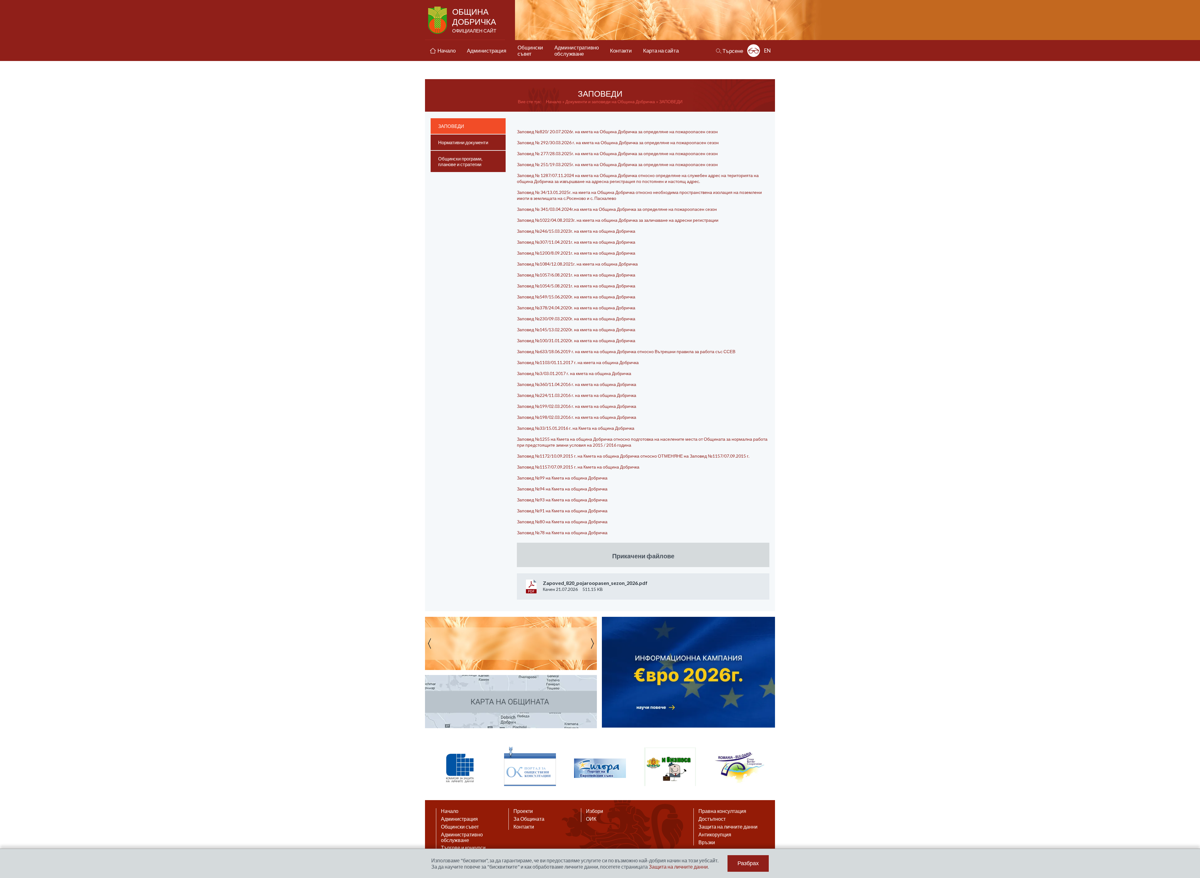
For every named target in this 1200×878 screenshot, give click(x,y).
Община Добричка (474, 20)
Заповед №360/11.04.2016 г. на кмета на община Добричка (576, 384)
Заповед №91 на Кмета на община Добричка (562, 510)
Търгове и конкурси (463, 847)
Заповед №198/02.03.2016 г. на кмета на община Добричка (576, 417)
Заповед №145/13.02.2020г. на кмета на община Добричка (576, 329)
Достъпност (712, 819)
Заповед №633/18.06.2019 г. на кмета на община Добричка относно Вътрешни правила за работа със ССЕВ (626, 351)
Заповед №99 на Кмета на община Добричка (562, 477)
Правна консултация (722, 811)
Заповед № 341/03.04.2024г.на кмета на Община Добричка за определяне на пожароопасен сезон (617, 209)
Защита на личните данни (728, 827)
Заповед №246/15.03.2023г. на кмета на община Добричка (576, 231)
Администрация (459, 819)
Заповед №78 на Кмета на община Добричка (562, 532)
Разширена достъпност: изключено (753, 50)
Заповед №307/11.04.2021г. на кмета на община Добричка (576, 242)
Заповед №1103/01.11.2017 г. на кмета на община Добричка (578, 362)
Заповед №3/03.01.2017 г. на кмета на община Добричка (574, 373)
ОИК (591, 819)
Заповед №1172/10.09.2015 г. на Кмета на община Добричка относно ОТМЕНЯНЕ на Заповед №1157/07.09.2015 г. (633, 456)
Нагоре (1189, 817)
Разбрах (748, 863)
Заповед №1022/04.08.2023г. (547, 220)
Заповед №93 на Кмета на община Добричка (562, 499)
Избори (594, 811)
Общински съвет (460, 827)
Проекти (523, 811)
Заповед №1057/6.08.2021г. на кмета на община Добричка (576, 274)
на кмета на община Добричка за (610, 220)
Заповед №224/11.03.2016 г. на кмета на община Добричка (576, 395)
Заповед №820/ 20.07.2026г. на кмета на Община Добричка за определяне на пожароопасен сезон (617, 131)
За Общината (528, 819)
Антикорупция (714, 834)
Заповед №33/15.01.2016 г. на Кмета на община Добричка (575, 428)
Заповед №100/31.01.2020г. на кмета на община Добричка (576, 340)
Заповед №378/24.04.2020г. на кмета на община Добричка (576, 307)
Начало (553, 101)
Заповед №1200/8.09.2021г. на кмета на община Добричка (576, 253)
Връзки (706, 842)
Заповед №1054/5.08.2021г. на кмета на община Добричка (576, 285)
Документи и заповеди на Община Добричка (610, 101)
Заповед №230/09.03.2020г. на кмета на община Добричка (576, 318)
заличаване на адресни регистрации (680, 220)
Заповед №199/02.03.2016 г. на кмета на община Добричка (576, 406)
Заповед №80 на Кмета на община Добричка (562, 521)
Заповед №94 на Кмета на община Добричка (562, 488)
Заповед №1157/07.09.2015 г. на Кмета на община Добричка (578, 466)
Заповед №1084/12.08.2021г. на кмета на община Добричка (577, 263)
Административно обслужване (462, 837)
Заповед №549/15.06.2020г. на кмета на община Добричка (576, 296)
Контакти (523, 827)
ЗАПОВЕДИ (670, 101)
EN (767, 50)
